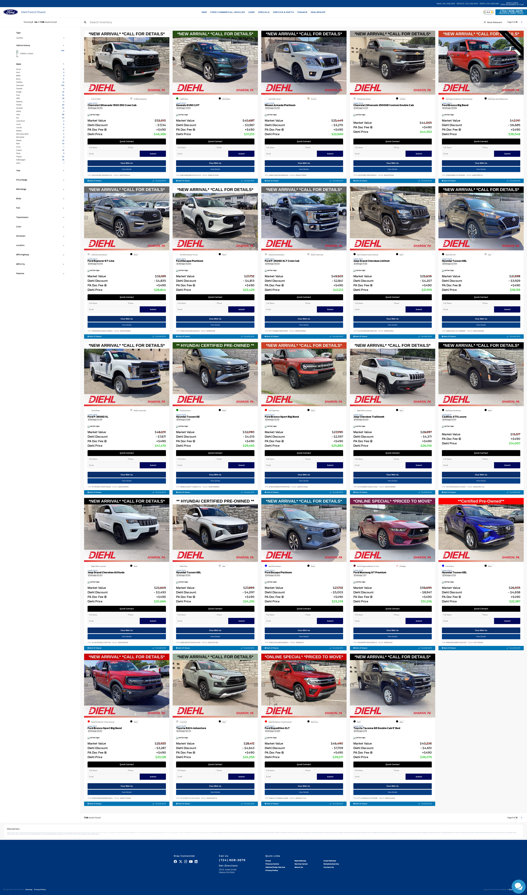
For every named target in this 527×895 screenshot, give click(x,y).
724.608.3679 (160, 181)
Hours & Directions (511, 13)
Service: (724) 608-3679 (467, 4)
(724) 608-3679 (511, 11)
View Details (126, 169)
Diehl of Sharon (95, 181)
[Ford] (10, 12)
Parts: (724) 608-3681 (489, 4)
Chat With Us (126, 163)
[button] (167, 62)
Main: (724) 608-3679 (446, 4)
